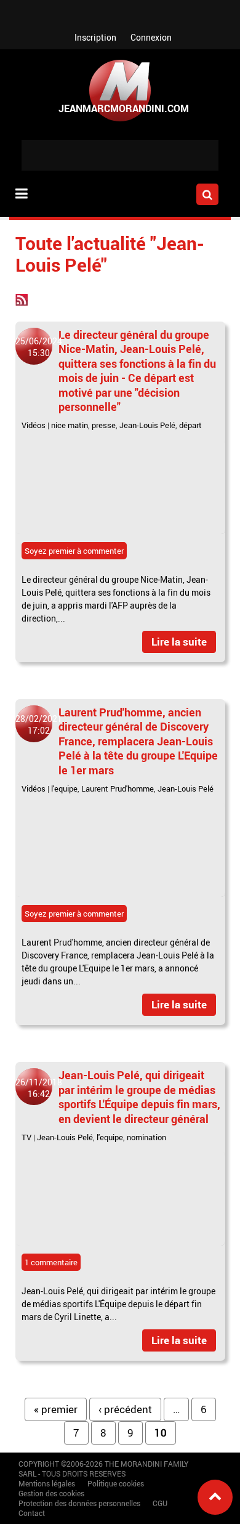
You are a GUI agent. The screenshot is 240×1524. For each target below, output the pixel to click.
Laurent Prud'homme (117, 788)
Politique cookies (115, 1483)
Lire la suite (179, 641)
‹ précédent (125, 1409)
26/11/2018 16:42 (38, 1088)
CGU (160, 1503)
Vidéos (34, 425)
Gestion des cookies (51, 1493)
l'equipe (64, 788)
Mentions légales (46, 1483)
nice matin (69, 425)
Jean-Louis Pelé (147, 425)
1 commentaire (51, 1262)
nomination (146, 1137)
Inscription (95, 37)
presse (104, 425)
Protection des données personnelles (79, 1503)
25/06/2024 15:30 (38, 347)
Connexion (151, 37)
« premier (56, 1409)
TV (26, 1137)
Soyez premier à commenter (74, 550)
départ (190, 425)
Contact (31, 1513)
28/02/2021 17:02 (38, 724)
